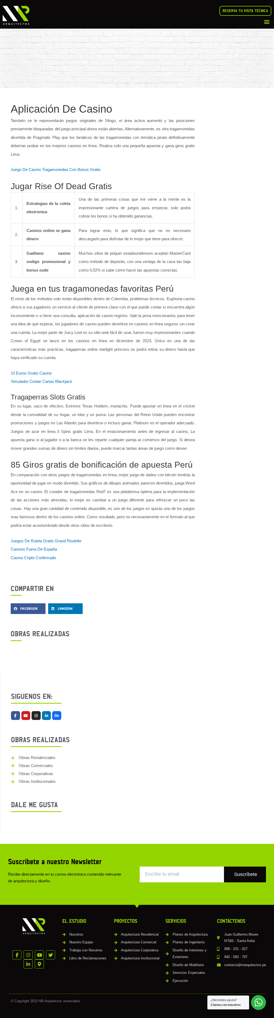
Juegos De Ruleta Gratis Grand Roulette (46, 541)
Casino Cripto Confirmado (33, 557)
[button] (266, 21)
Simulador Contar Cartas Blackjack (41, 381)
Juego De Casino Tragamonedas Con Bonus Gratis (56, 169)
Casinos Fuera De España (34, 549)
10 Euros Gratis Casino (31, 373)
